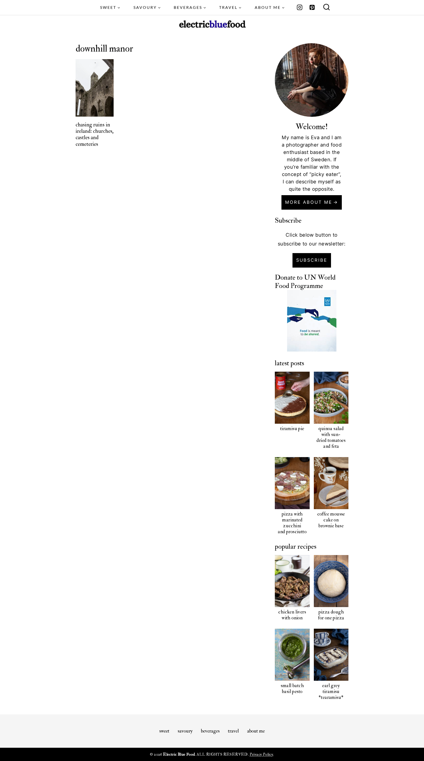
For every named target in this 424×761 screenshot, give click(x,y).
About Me (256, 731)
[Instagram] (299, 7)
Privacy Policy (261, 754)
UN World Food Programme (305, 281)
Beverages (210, 731)
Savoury (185, 731)
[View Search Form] (327, 8)
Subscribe (311, 260)
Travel (233, 731)
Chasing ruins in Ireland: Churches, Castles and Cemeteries (95, 134)
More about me (308, 202)
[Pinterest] (312, 7)
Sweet (164, 731)
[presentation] (95, 87)
